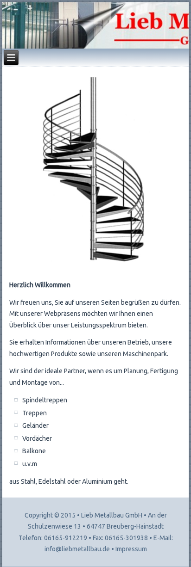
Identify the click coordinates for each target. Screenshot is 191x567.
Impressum (131, 549)
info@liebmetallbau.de (77, 549)
